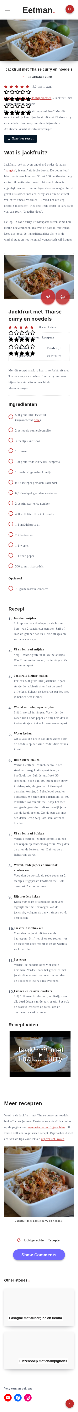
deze (37, 420)
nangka (10, 170)
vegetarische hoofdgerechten (46, 1127)
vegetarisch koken (52, 1139)
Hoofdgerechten (41, 98)
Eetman (37, 10)
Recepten (54, 1240)
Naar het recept (23, 138)
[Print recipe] (63, 296)
